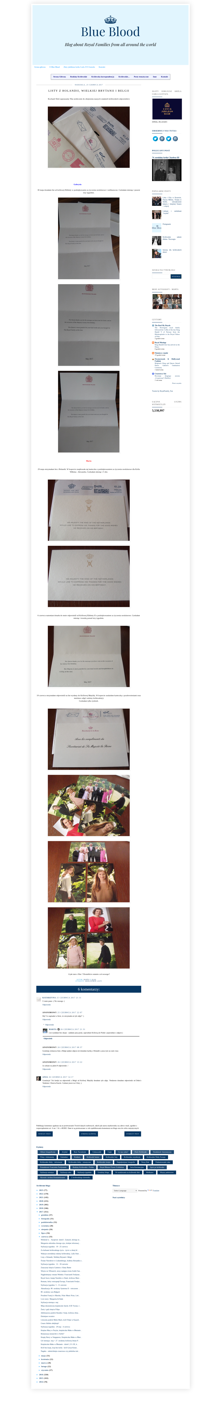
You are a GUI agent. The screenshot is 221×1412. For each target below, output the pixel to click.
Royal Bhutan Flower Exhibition (112, 1167)
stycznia (45, 1370)
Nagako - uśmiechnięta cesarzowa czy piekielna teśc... (60, 1351)
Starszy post (132, 1134)
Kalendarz (64, 1157)
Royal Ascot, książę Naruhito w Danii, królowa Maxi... (61, 1278)
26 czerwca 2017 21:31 (72, 1029)
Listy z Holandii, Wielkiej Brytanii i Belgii (56, 1257)
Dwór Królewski (141, 1152)
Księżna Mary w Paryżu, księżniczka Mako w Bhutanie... (61, 1330)
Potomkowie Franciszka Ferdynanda (53, 1167)
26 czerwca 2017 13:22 (70, 1062)
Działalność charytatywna (162, 1152)
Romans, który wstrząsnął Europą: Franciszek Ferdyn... (61, 1281)
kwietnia (45, 1359)
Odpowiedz (46, 1005)
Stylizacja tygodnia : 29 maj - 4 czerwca (55, 1327)
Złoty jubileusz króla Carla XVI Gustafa (79, 67)
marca (44, 1363)
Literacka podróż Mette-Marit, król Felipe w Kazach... (60, 1320)
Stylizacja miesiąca (47, 1172)
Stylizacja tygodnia (84, 1172)
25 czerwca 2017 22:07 (70, 1012)
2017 (41, 1212)
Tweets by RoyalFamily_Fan (162, 391)
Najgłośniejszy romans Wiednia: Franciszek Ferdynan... (61, 1275)
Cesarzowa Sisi (160, 374)
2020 (41, 1201)
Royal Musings (160, 343)
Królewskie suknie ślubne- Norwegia (172, 238)
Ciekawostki (96, 1152)
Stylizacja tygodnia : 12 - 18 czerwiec (54, 1264)
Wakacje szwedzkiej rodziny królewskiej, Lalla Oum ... (61, 1254)
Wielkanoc (150, 1172)
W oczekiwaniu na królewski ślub (127, 1172)
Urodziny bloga (103, 1172)
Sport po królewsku (157, 1167)
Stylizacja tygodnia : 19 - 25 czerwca (54, 1247)
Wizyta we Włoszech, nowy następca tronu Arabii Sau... (61, 1271)
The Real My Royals (162, 325)
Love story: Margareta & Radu (52, 1299)
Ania (45, 1077)
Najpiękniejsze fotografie (126, 1162)
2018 (41, 1208)
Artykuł (64, 1152)
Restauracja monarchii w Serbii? (52, 1334)
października (47, 1222)
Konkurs (77, 1157)
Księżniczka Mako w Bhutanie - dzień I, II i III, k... (60, 1344)
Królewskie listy (93, 981)
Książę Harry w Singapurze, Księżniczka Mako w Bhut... (61, 1337)
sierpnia (45, 1229)
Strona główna (40, 67)
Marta (53, 1029)
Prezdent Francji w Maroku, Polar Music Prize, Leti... (60, 1296)
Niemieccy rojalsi (161, 353)
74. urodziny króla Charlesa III (165, 157)
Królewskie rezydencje (132, 1157)
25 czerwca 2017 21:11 (69, 998)
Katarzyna (49, 998)
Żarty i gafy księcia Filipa (50, 1309)
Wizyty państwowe (167, 1172)
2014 (41, 1382)
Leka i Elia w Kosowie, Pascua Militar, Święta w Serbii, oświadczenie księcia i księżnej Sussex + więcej (172, 202)
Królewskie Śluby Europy (156, 1157)
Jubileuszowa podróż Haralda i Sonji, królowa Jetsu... (60, 1313)
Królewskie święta (103, 1162)
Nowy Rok (145, 1162)
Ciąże (110, 1152)
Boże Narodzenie (80, 1152)
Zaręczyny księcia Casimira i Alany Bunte (56, 1268)
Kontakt (102, 67)
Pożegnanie (167, 224)
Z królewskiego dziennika (80, 1177)
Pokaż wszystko (176, 383)
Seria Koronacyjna (137, 1167)
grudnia (45, 1215)
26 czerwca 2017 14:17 (61, 1077)
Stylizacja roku (65, 1172)
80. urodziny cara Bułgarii (50, 1292)
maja (43, 1356)
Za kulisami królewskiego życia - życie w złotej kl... (60, 1250)
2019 (41, 1205)
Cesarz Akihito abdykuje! (50, 1323)
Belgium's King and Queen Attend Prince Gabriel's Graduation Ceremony (167, 365)
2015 (41, 1378)
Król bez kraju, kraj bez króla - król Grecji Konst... (59, 1348)
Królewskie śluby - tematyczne (80, 1162)
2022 (41, 1194)
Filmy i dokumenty (47, 1157)
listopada (45, 1219)
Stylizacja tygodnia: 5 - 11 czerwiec (54, 1285)
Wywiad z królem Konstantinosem (52, 1177)
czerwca (45, 1237)
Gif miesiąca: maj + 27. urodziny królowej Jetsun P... (60, 1341)
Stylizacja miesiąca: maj (49, 1302)
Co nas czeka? (123, 1152)
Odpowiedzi (49, 1025)
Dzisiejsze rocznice (47, 1316)
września (45, 1226)
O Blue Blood (54, 67)
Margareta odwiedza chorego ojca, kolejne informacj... (60, 1243)
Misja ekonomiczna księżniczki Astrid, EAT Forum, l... (61, 1306)
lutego (44, 1366)
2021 (41, 1197)
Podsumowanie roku (163, 1162)
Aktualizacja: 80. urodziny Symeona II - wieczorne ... (60, 1288)
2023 (41, 1190)
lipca (43, 1233)
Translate (156, 1191)
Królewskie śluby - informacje (51, 1162)
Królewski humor (93, 1157)
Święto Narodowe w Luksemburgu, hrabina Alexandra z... (62, 1261)
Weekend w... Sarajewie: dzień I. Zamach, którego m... (61, 1240)
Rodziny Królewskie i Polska (83, 1167)
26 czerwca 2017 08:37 (70, 1047)
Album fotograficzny (47, 1152)
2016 (41, 1375)
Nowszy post (44, 1134)
